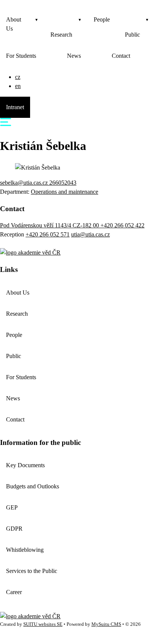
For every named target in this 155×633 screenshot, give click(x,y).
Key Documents (25, 465)
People (102, 19)
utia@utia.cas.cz (90, 234)
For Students (21, 55)
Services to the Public (31, 571)
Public (132, 34)
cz (17, 77)
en (18, 86)
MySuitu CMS (106, 624)
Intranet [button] (15, 107)
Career (14, 592)
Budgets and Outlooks (32, 486)
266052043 (62, 182)
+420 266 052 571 (48, 234)
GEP (12, 507)
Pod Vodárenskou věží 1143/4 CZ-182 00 (50, 225)
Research (61, 34)
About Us (13, 24)
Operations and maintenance (64, 191)
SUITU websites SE (42, 624)
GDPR (14, 528)
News (74, 55)
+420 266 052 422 (122, 225)
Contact (121, 55)
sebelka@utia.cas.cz (24, 182)
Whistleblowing (25, 550)
